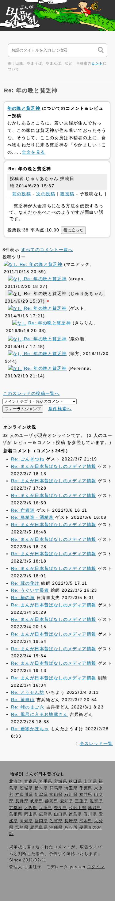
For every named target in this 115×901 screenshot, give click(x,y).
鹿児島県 (39, 827)
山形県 (90, 781)
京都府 (15, 808)
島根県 (15, 814)
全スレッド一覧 (96, 743)
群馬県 (56, 788)
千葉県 (86, 788)
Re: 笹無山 (23, 699)
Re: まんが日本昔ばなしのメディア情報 (53, 466)
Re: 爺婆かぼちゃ (30, 728)
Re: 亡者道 (23, 510)
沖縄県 (56, 827)
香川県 (90, 814)
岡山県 (30, 814)
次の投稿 (45, 193)
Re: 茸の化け (25, 583)
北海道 (15, 781)
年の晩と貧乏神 (23, 108)
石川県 (71, 794)
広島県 (45, 814)
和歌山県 (77, 808)
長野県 (22, 801)
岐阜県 (36, 801)
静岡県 (51, 801)
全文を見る (33, 152)
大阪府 (30, 808)
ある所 (71, 827)
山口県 (60, 814)
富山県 (56, 794)
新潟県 (41, 794)
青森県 (30, 781)
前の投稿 (21, 193)
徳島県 (75, 814)
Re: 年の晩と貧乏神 (40, 264)
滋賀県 (96, 801)
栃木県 (41, 788)
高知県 (26, 821)
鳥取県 (94, 808)
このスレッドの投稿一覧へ (31, 393)
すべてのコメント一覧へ (47, 249)
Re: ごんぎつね (27, 458)
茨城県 (26, 788)
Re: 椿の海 (23, 597)
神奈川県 (24, 794)
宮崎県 (22, 827)
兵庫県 (45, 808)
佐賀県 (56, 821)
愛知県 (66, 801)
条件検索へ (60, 408)
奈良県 (60, 808)
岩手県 (45, 781)
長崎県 (71, 821)
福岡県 (41, 821)
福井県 (86, 794)
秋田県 (75, 781)
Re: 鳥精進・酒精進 (32, 517)
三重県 (81, 801)
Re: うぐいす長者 (30, 590)
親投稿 (67, 193)
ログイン (96, 867)
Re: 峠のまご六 (27, 706)
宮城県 (60, 781)
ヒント (97, 63)
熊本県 (86, 821)
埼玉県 (71, 788)
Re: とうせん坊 (27, 692)
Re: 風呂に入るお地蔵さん (39, 714)
